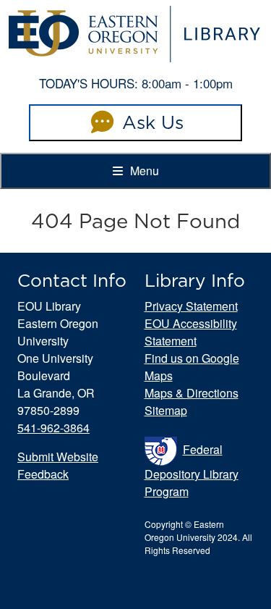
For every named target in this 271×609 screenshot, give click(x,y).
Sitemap (166, 410)
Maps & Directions (191, 393)
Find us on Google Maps (192, 367)
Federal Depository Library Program (191, 470)
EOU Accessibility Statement (191, 332)
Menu (143, 170)
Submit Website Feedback (57, 465)
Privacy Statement (191, 306)
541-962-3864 (53, 427)
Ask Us (150, 122)
